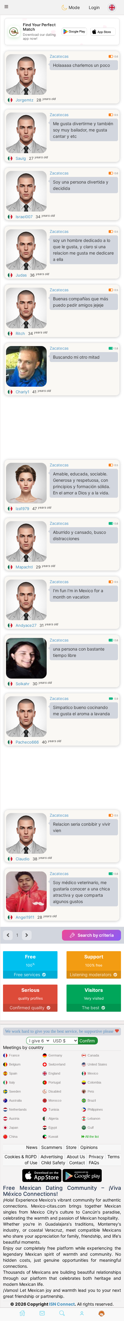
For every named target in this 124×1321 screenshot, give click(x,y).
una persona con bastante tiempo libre (78, 652)
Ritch (20, 333)
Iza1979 (22, 508)
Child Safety (53, 1162)
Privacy (96, 1156)
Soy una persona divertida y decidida (80, 185)
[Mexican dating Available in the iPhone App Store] (42, 1171)
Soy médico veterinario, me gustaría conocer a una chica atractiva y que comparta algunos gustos (81, 892)
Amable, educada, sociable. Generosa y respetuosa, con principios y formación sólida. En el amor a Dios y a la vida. (81, 483)
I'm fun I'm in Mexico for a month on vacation (78, 593)
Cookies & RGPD (21, 1156)
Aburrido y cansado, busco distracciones (79, 535)
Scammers (51, 1147)
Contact (77, 1162)
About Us (76, 1156)
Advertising (52, 1156)
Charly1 (22, 391)
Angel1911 (25, 917)
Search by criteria (96, 935)
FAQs (94, 1162)
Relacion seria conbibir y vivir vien (81, 827)
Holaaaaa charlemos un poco (81, 65)
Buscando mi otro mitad (76, 357)
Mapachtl (24, 567)
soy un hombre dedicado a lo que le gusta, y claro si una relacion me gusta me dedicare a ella (83, 250)
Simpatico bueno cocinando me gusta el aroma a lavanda (81, 710)
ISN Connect (62, 1304)
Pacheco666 (27, 742)
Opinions (89, 1147)
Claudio (22, 858)
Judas (21, 275)
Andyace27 (26, 625)
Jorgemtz (24, 99)
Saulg (21, 158)
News (31, 1147)
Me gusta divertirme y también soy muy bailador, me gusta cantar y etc (83, 130)
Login (94, 7)
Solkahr (22, 683)
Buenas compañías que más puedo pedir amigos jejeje (80, 302)
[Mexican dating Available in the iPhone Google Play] (82, 1171)
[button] (6, 6)
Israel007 (24, 216)
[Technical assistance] (101, 1314)
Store (71, 1147)
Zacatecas (59, 56)
